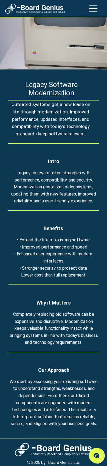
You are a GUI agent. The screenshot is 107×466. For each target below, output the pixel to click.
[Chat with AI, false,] (96, 455)
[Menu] (93, 8)
